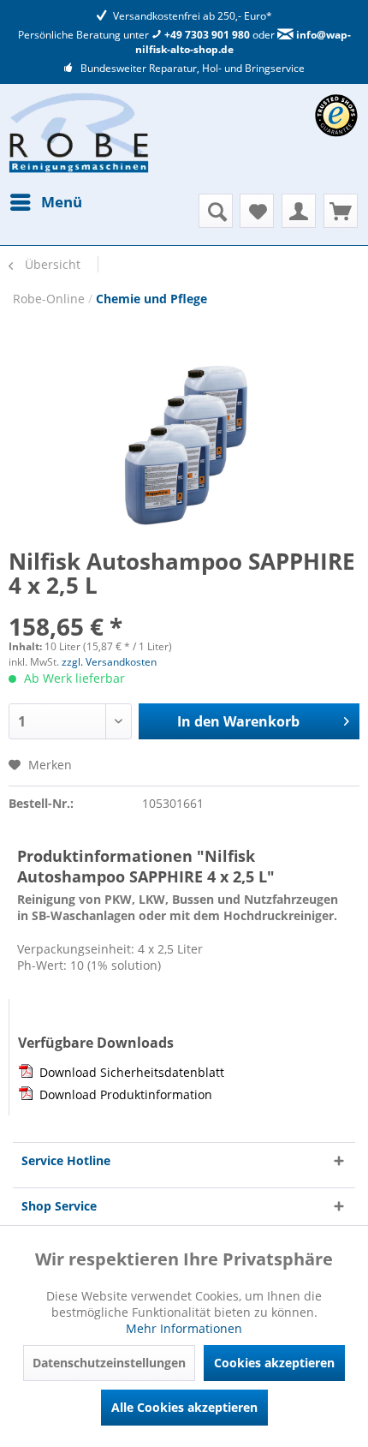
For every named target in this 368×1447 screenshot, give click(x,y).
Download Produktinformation (125, 1094)
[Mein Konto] (299, 211)
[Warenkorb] (340, 211)
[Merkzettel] (257, 211)
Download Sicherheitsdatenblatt (131, 1072)
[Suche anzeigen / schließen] (216, 211)
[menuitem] (45, 202)
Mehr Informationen (184, 1328)
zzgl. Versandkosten (109, 662)
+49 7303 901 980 (206, 34)
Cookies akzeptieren (274, 1362)
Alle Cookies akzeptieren (184, 1407)
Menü (61, 202)
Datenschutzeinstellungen (109, 1362)
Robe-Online (50, 298)
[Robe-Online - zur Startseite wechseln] (79, 133)
